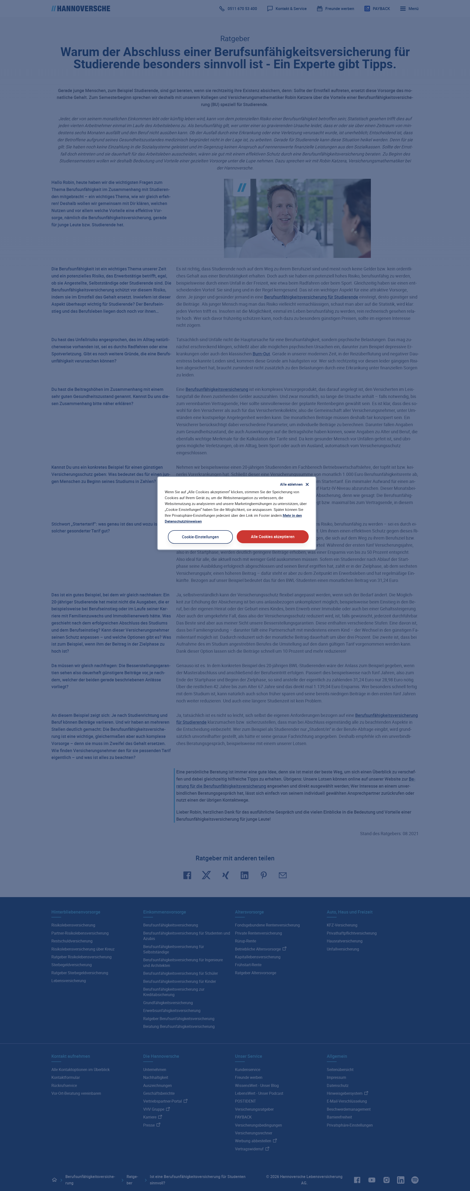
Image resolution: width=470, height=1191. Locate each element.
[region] (236, 513)
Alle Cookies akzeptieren (272, 536)
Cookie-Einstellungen (200, 537)
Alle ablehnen (291, 484)
